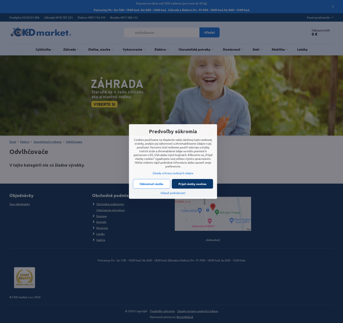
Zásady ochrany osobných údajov (173, 173)
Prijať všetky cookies (192, 184)
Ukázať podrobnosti (173, 193)
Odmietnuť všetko (151, 184)
